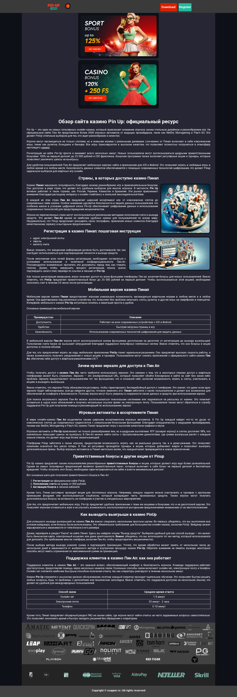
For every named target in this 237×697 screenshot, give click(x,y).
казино (45, 147)
